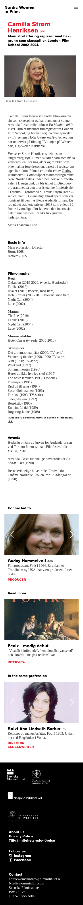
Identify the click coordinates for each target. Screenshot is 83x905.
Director (16, 743)
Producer (17, 580)
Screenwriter (21, 747)
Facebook (15, 860)
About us (16, 832)
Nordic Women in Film (19, 9)
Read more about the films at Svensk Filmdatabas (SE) (40, 419)
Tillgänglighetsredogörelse (32, 840)
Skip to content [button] (14, 4)
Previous (12, 534)
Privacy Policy (21, 836)
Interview (16, 662)
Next (71, 534)
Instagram (22, 855)
